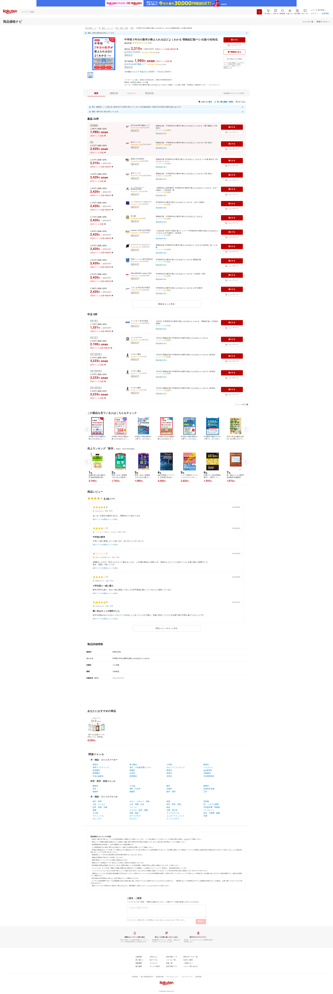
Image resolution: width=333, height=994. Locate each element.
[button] (275, 11)
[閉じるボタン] (247, 33)
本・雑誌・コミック (106, 28)
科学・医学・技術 (122, 28)
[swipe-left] (87, 429)
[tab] (96, 93)
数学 (132, 28)
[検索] (259, 11)
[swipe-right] (246, 429)
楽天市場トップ (90, 28)
